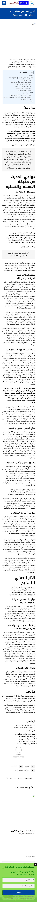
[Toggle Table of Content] (30, 72)
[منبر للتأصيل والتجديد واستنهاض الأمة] (32, 3)
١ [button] (8, 167)
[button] (4, 3)
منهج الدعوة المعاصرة (24, 770)
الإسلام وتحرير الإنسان (27, 741)
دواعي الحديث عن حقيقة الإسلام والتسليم (21, 78)
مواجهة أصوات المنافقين (24, 91)
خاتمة (31, 102)
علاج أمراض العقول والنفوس (23, 86)
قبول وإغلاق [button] (8, 896)
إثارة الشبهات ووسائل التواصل (23, 84)
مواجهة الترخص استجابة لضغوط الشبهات (20, 95)
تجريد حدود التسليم (26, 99)
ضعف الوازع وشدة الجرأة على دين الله (21, 82)
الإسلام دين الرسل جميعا (26, 738)
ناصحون (27, 766)
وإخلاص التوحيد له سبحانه (24, 207)
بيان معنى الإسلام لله (25, 80)
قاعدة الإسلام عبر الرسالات (25, 743)
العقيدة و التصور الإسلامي (26, 834)
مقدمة (31, 75)
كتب (15, 770)
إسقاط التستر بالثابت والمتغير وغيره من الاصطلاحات (17, 97)
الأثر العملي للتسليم (27, 93)
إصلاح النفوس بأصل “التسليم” (23, 88)
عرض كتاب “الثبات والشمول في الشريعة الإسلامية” (25, 735)
